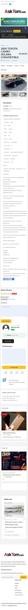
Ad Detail (10, 35)
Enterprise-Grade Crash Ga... (12, 475)
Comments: (4, 302)
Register (10, 31)
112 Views (8, 535)
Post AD (18, 31)
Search (2, 1)
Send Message (14, 367)
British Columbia (20, 382)
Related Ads (4, 69)
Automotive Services (9, 519)
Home (3, 35)
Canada (11, 384)
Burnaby (11, 380)
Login (4, 31)
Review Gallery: (5, 297)
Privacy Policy (18, 592)
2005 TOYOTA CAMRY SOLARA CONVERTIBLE (14, 37)
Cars (7, 45)
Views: (14, 60)
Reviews (22, 65)
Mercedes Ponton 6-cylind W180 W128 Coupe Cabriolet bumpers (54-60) (13, 524)
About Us (7, 1)
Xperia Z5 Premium (9, 433)
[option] (14, 425)
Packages (12, 1)
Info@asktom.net (12, 605)
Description (10, 65)
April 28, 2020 (5, 60)
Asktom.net (13, 603)
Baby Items (5, 472)
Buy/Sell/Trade (12, 472)
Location (16, 65)
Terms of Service (19, 594)
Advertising (18, 590)
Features (3, 65)
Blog (16, 588)
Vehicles (3, 45)
